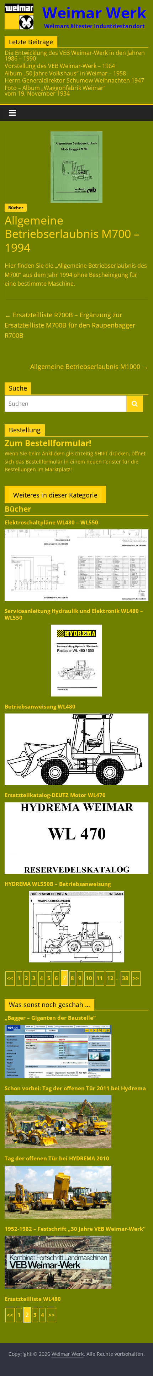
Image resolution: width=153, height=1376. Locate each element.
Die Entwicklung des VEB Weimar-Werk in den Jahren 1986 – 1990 (75, 55)
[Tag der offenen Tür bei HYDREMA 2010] (58, 1165)
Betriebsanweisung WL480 (40, 706)
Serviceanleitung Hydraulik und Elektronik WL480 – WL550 (74, 614)
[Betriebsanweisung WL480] (76, 713)
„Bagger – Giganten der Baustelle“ (50, 1018)
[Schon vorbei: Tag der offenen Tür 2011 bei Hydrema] (58, 1094)
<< (10, 978)
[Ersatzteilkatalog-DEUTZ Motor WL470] (76, 802)
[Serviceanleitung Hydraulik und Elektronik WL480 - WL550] (76, 624)
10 (89, 978)
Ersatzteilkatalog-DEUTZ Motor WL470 (55, 795)
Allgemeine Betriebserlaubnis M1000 (89, 366)
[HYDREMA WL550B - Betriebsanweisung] (76, 890)
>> (136, 978)
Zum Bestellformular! (48, 443)
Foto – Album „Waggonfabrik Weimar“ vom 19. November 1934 (55, 90)
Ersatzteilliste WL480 (33, 1299)
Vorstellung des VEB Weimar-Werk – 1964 (60, 66)
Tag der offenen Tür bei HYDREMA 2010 (57, 1158)
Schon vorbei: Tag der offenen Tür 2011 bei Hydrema (75, 1088)
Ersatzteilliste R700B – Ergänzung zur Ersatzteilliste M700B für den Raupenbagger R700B (70, 325)
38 (125, 978)
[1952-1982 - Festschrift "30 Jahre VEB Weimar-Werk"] (58, 1235)
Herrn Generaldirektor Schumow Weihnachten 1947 (74, 80)
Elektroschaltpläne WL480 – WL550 (51, 522)
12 (110, 978)
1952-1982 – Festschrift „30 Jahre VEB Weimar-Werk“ (75, 1229)
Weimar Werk (94, 12)
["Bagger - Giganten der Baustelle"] (58, 1024)
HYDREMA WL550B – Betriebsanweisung (58, 884)
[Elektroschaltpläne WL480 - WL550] (76, 529)
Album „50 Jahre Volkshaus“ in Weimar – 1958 (65, 73)
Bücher (15, 208)
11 (99, 978)
